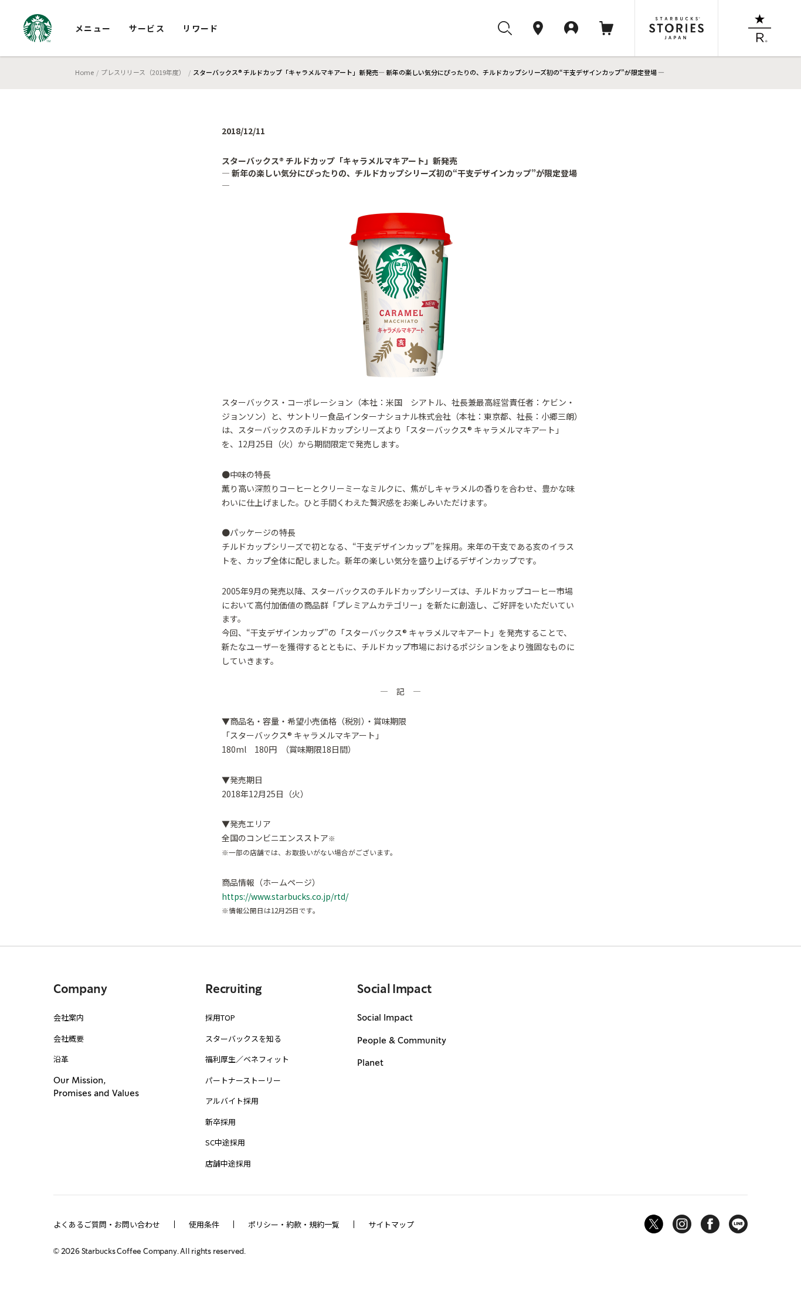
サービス (147, 28)
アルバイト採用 (232, 1100)
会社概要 (68, 1038)
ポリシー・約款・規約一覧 (294, 1224)
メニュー (93, 28)
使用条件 (204, 1224)
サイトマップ (391, 1224)
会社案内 (68, 1017)
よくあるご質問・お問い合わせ (106, 1224)
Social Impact (385, 1018)
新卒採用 (220, 1121)
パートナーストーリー (243, 1080)
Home (84, 72)
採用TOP (220, 1017)
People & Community (401, 1041)
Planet (370, 1063)
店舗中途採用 (228, 1163)
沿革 (61, 1059)
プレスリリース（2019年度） (143, 72)
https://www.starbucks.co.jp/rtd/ (285, 896)
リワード (200, 28)
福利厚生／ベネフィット (247, 1059)
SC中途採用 (225, 1142)
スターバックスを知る (243, 1038)
